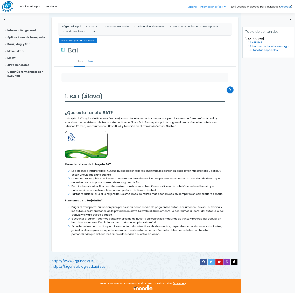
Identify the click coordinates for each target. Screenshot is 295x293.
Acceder (285, 6)
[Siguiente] (230, 89)
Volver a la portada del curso (78, 40)
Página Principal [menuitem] (30, 6)
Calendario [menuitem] (50, 6)
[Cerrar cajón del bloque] (290, 19)
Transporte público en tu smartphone (195, 26)
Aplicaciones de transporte (26, 37)
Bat (95, 31)
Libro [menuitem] (80, 61)
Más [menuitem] (90, 61)
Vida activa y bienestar (151, 26)
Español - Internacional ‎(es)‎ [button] (205, 7)
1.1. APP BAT (255, 42)
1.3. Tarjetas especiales (263, 50)
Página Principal (71, 26)
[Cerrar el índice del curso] (5, 19)
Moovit (12, 58)
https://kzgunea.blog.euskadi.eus (78, 266)
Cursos (93, 26)
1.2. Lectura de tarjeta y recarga (269, 46)
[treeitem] (24, 30)
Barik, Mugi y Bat (18, 44)
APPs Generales (18, 65)
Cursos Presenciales (117, 26)
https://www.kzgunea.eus (72, 261)
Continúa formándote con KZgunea (25, 74)
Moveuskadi (15, 51)
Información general (21, 30)
